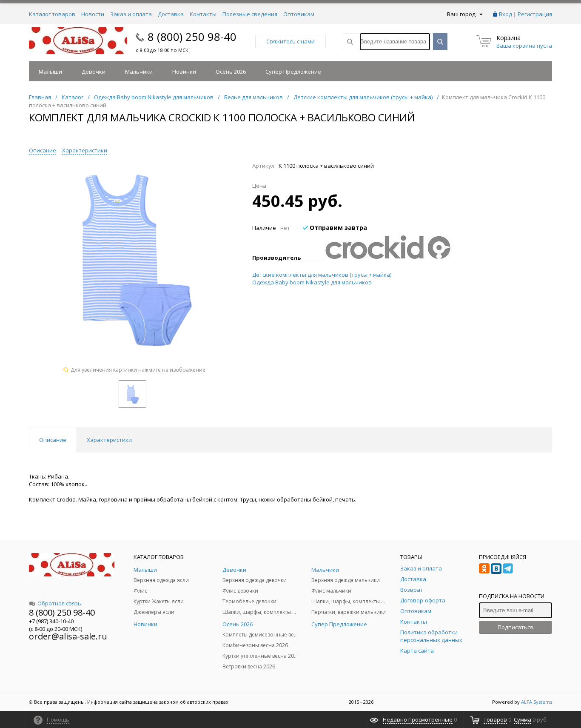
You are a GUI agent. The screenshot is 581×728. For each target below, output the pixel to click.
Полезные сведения (249, 14)
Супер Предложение (293, 71)
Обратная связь (59, 603)
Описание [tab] (52, 440)
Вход (505, 14)
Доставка (171, 14)
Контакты (203, 14)
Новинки (184, 71)
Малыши (50, 71)
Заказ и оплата (131, 14)
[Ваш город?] (480, 14)
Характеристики (84, 150)
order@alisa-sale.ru (68, 636)
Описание (42, 150)
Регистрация (535, 14)
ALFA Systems (536, 702)
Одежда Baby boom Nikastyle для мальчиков (312, 282)
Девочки (93, 71)
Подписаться (515, 627)
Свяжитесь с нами (290, 41)
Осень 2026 (231, 71)
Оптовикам (298, 14)
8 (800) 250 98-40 (192, 36)
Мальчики (139, 71)
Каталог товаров (52, 14)
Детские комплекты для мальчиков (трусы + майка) (321, 274)
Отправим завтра (337, 228)
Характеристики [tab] (109, 440)
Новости (92, 14)
